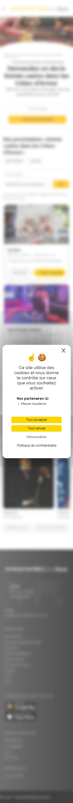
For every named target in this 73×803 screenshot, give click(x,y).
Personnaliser (36, 437)
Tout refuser (37, 428)
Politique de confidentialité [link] (36, 445)
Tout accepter (36, 420)
